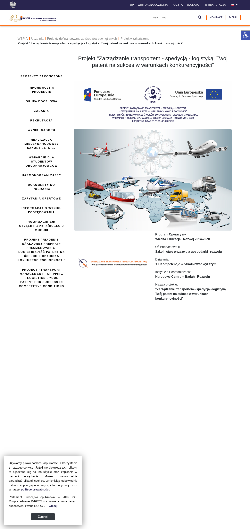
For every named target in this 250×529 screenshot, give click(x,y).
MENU (233, 17)
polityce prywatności (35, 489)
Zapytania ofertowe (41, 198)
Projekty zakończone (135, 38)
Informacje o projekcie (41, 89)
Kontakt (216, 17)
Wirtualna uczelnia (153, 4)
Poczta (177, 4)
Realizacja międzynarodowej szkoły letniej (41, 143)
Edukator (194, 4)
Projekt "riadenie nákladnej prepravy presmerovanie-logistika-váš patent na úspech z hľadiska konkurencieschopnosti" (42, 250)
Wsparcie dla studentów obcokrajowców (42, 161)
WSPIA (23, 38)
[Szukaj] (199, 17)
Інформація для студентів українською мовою (41, 226)
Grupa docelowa (41, 101)
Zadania (41, 110)
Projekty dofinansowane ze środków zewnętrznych (82, 38)
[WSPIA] (32, 17)
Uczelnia (37, 38)
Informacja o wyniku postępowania (41, 210)
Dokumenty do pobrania (41, 186)
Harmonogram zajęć (41, 175)
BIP (131, 4)
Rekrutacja (41, 120)
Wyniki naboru (41, 130)
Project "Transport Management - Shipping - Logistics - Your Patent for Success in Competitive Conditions (41, 278)
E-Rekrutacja (215, 4)
